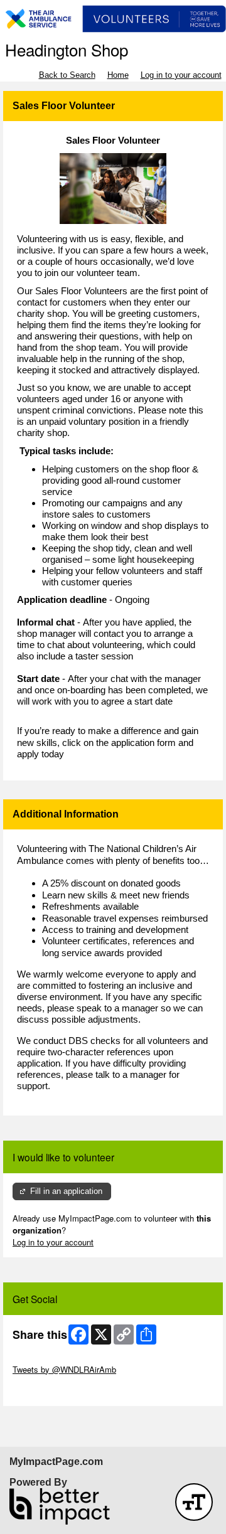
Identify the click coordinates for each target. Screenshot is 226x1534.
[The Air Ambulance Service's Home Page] (113, 19)
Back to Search (67, 75)
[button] (194, 1502)
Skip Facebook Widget (54, 1391)
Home (118, 75)
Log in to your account (181, 75)
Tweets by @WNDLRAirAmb (64, 1369)
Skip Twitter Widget (48, 1357)
